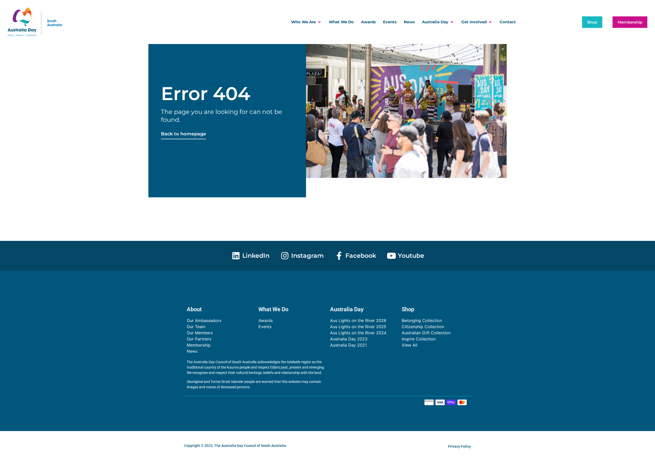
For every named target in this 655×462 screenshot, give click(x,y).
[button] (306, 22)
